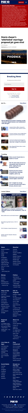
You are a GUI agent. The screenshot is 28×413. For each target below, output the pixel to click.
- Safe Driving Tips (5, 271)
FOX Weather (16, 265)
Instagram (3, 369)
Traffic (2, 269)
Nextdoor (3, 378)
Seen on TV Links (5, 266)
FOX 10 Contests (17, 346)
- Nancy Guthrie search (4, 308)
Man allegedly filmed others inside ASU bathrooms (17, 147)
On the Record (16, 309)
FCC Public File (16, 331)
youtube (12, 397)
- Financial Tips (4, 285)
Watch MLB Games (17, 372)
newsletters (23, 397)
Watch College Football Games (16, 370)
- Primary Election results (17, 279)
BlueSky (3, 376)
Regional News (4, 320)
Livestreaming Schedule (4, 351)
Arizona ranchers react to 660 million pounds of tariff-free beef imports (17, 134)
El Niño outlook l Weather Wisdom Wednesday (9, 235)
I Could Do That (16, 308)
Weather (15, 247)
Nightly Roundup (5, 262)
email (21, 397)
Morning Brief (4, 261)
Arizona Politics (16, 281)
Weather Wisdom (17, 263)
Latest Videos (5, 191)
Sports (2, 268)
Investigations (4, 302)
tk (15, 397)
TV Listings (15, 335)
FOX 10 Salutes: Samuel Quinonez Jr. (9, 228)
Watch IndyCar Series (16, 378)
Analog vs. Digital (17, 294)
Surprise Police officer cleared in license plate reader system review (17, 127)
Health (2, 255)
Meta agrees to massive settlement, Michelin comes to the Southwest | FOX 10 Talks (14, 210)
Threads (3, 374)
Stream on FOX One (16, 365)
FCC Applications (17, 330)
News (3, 247)
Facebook (3, 371)
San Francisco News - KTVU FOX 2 (6, 327)
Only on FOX (5, 291)
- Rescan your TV (17, 337)
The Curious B (16, 299)
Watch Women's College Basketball (17, 384)
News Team (16, 333)
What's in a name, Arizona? (17, 315)
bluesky (18, 397)
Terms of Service (15, 97)
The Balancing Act (17, 298)
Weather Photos (16, 261)
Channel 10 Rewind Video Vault (5, 297)
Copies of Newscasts (15, 327)
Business (3, 277)
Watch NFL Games (17, 368)
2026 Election (16, 277)
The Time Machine (17, 311)
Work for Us (15, 338)
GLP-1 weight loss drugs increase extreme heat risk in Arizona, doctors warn (17, 184)
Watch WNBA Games (16, 387)
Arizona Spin (4, 292)
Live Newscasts (4, 346)
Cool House (4, 299)
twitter (7, 397)
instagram (10, 397)
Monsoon (15, 251)
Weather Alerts (16, 258)
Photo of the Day (17, 358)
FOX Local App (4, 354)
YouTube (3, 366)
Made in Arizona (5, 304)
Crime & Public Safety (4, 253)
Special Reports (4, 311)
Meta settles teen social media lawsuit (10, 215)
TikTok (2, 368)
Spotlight (3, 312)
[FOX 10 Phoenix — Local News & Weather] (5, 2)
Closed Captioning (17, 323)
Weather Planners (17, 256)
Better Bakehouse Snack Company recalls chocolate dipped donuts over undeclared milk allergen (13, 122)
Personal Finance (5, 283)
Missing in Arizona (5, 306)
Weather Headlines (17, 252)
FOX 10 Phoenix (4, 45)
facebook (4, 397)
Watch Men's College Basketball (17, 381)
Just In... (3, 103)
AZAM (2, 251)
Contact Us (15, 325)
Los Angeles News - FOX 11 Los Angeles (5, 324)
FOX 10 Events (16, 348)
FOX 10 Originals (16, 291)
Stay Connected (16, 343)
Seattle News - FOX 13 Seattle (5, 330)
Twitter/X (3, 373)
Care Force (3, 294)
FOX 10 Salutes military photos (16, 353)
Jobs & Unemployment (4, 281)
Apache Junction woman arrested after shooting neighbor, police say (15, 172)
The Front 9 (15, 303)
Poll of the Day (4, 264)
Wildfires (15, 254)
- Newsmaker (16, 283)
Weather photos (16, 360)
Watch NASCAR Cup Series (17, 375)
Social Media (5, 364)
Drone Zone (4, 301)
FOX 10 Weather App (5, 356)
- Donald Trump (16, 287)
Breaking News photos (16, 356)
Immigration (4, 257)
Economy (3, 278)
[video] (14, 200)
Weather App (16, 259)
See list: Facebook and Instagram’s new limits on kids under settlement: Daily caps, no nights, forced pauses (17, 141)
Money (3, 275)
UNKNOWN (15, 313)
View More (23, 103)
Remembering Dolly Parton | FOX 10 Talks (9, 222)
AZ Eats (14, 296)
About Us (16, 320)
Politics (15, 275)
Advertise (15, 321)
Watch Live (21, 2)
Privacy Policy (15, 95)
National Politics (16, 285)
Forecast (15, 249)
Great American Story (16, 305)
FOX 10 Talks (16, 301)
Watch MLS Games (17, 389)
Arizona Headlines (5, 249)
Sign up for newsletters (15, 350)
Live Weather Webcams (4, 348)
